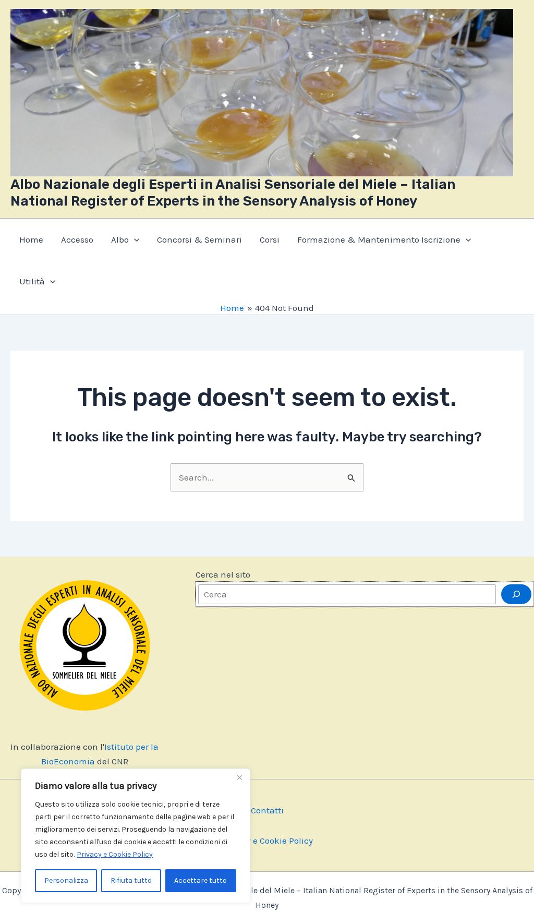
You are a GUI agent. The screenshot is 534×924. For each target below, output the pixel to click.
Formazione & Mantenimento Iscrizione (378, 239)
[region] (135, 836)
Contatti (267, 810)
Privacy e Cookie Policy (115, 854)
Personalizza (66, 880)
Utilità (32, 281)
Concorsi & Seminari (199, 239)
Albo (120, 239)
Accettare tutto (200, 880)
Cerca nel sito (223, 574)
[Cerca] (516, 594)
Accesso (77, 239)
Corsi (270, 239)
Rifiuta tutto (131, 880)
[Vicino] (239, 777)
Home (31, 239)
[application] (134, 239)
